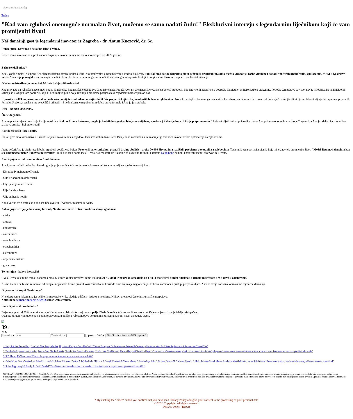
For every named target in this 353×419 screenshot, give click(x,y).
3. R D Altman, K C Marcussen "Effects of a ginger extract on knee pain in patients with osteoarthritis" (48, 356)
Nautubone (167, 152)
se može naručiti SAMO (31, 299)
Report (186, 406)
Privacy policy (171, 406)
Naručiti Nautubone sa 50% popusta (126, 335)
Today (5, 15)
